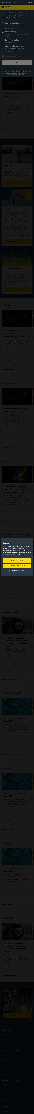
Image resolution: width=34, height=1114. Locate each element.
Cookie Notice (23, 555)
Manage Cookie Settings (17, 571)
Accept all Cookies (17, 560)
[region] (17, 557)
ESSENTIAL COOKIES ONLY (17, 566)
